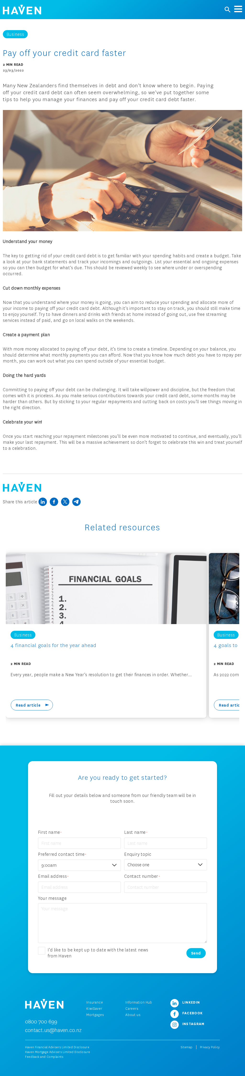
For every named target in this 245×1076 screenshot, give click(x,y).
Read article (28, 705)
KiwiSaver (94, 1008)
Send (196, 953)
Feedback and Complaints (44, 1057)
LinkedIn (190, 1002)
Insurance (94, 1002)
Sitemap (187, 1047)
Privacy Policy (210, 1047)
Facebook (192, 1012)
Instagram (193, 1023)
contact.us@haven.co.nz (53, 1030)
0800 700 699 (41, 1021)
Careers (132, 1008)
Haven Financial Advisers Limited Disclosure (57, 1047)
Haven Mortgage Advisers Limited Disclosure (57, 1052)
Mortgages (95, 1014)
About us (132, 1014)
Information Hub (138, 1002)
